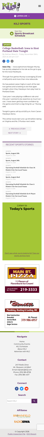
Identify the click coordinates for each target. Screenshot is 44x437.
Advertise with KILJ (22, 351)
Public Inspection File (16, 434)
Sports (7, 45)
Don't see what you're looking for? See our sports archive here (22, 254)
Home (22, 342)
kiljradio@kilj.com (24, 370)
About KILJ (22, 349)
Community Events (22, 344)
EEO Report (31, 434)
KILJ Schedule (22, 347)
